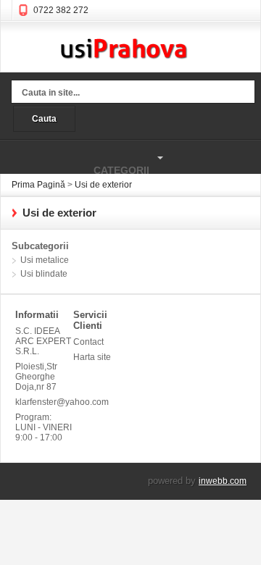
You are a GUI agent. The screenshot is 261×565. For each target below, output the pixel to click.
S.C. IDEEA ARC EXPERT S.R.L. (43, 341)
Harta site (92, 357)
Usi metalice (44, 260)
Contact (88, 342)
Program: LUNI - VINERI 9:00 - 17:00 (43, 427)
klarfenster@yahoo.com (44, 402)
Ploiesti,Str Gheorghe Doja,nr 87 (36, 376)
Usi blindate (43, 274)
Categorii (74, 163)
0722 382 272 (60, 10)
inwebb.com (222, 481)
